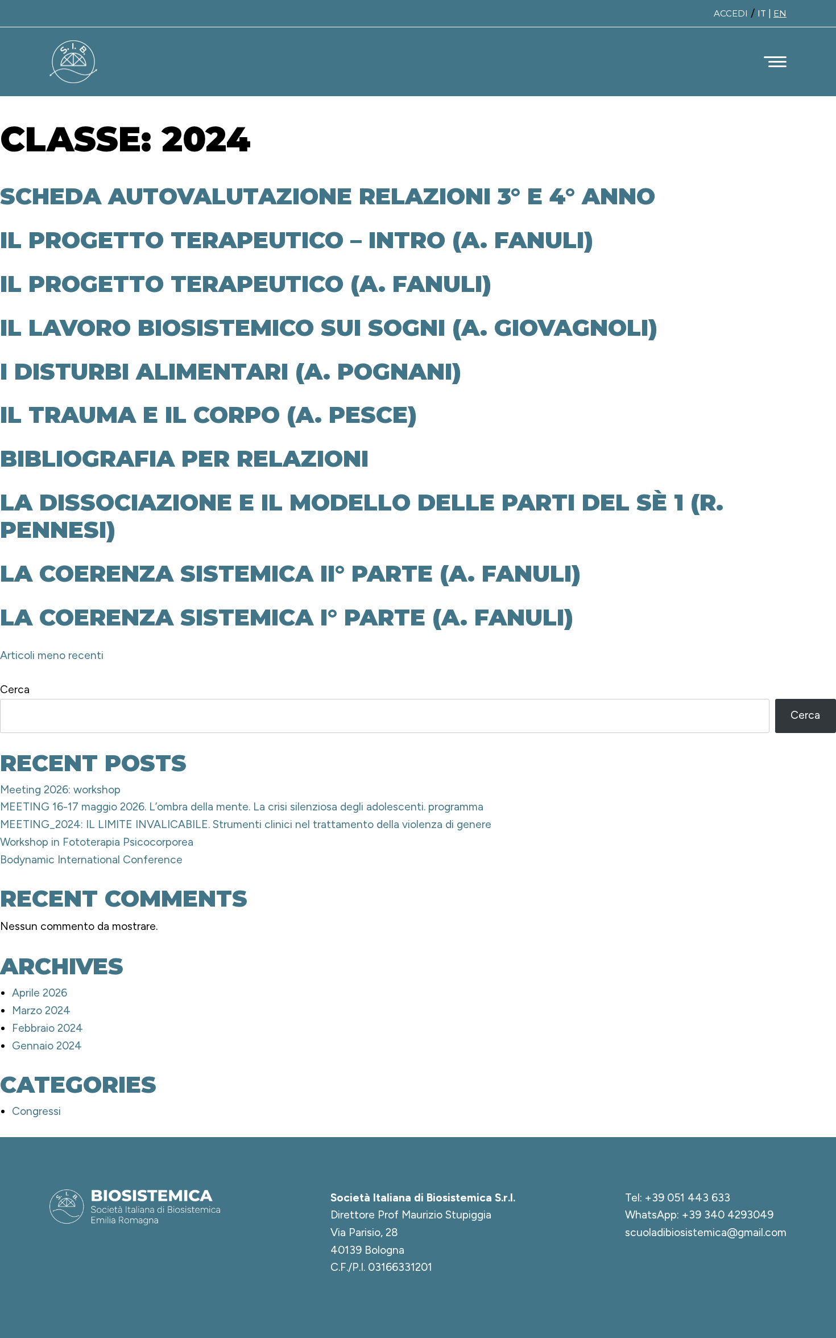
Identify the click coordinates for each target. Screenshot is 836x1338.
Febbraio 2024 (47, 1028)
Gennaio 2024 (47, 1045)
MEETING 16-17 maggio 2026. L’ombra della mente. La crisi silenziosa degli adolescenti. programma (241, 806)
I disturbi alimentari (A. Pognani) (230, 371)
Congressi (36, 1111)
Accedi (731, 13)
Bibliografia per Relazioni (184, 458)
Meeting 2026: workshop (60, 789)
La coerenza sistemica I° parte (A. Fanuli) (286, 617)
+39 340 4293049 (727, 1214)
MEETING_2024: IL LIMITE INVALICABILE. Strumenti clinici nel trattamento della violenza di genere (245, 824)
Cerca (15, 689)
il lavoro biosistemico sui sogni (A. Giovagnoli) (328, 327)
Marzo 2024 (41, 1010)
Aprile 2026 (39, 992)
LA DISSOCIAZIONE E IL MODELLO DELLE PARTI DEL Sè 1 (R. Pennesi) (361, 516)
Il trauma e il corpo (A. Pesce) (208, 415)
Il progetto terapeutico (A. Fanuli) (245, 284)
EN (780, 13)
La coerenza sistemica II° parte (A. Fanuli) (290, 573)
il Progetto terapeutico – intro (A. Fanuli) (296, 240)
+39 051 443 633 (687, 1197)
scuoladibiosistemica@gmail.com (706, 1232)
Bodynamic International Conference (91, 859)
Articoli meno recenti (52, 655)
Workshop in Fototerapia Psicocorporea (96, 842)
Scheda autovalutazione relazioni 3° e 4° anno (327, 196)
